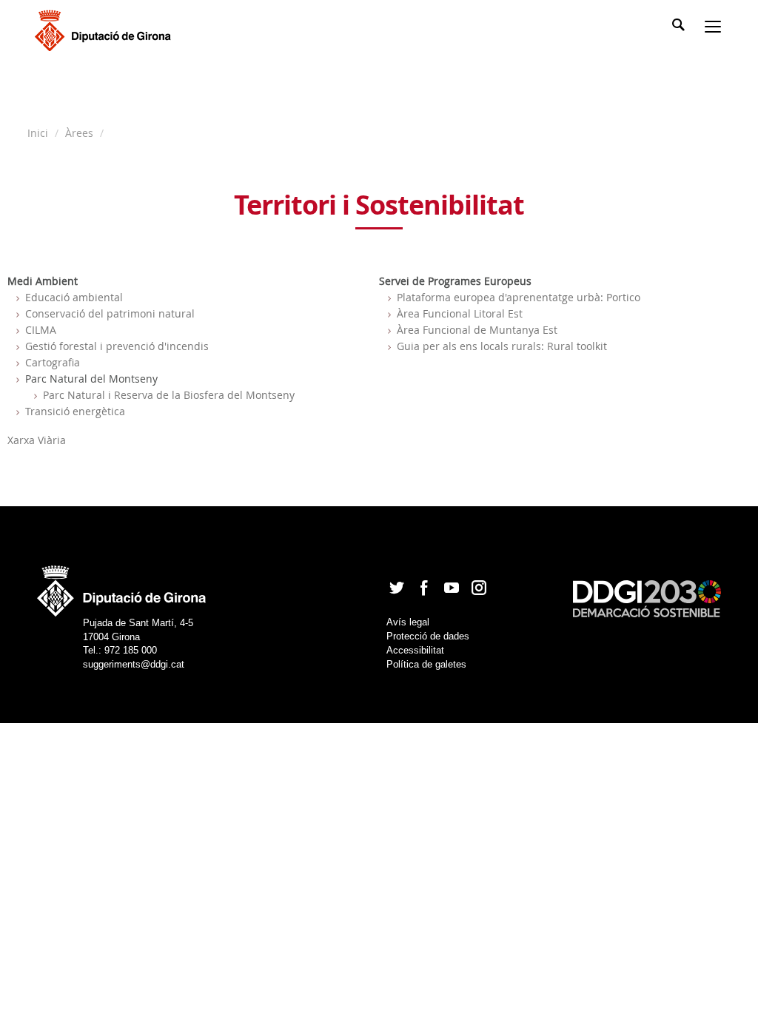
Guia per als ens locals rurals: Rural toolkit (502, 346)
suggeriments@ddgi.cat (133, 664)
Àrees (79, 133)
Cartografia (52, 362)
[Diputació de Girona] (105, 28)
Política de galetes (426, 664)
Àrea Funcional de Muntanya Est (477, 330)
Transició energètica (75, 411)
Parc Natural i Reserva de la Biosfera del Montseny (169, 395)
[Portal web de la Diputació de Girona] (122, 586)
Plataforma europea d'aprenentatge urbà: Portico (518, 297)
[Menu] (716, 28)
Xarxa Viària (36, 440)
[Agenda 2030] (647, 597)
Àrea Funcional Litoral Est (460, 313)
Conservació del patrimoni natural (110, 313)
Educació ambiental (74, 297)
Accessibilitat (415, 650)
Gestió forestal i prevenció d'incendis (117, 346)
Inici (39, 133)
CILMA (40, 330)
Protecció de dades (427, 636)
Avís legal (407, 622)
